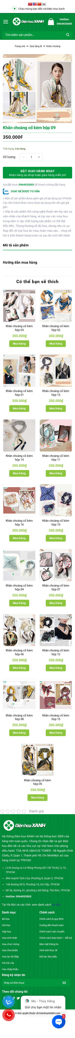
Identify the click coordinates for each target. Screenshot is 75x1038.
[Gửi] (67, 35)
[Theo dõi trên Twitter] (18, 998)
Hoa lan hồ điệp (10, 956)
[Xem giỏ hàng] (51, 21)
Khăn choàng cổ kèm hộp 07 (55, 587)
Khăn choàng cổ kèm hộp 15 (55, 717)
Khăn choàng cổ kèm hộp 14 (19, 457)
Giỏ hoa (6, 925)
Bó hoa (5, 918)
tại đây (56, 904)
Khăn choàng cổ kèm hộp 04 (19, 587)
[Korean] (44, 4)
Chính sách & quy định (51, 918)
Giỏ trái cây (8, 962)
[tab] (37, 245)
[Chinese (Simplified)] (39, 4)
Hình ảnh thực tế (48, 950)
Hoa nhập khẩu (10, 969)
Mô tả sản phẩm (16, 245)
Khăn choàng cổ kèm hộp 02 (55, 328)
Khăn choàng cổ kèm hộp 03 (19, 328)
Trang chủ (20, 46)
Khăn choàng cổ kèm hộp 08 (19, 717)
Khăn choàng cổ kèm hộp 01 (19, 393)
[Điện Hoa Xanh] (28, 21)
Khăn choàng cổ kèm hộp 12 (55, 652)
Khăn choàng (53, 46)
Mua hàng (19, 343)
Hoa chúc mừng (10, 944)
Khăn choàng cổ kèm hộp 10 (55, 522)
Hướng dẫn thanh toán (51, 925)
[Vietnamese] (30, 4)
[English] (35, 4)
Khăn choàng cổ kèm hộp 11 (55, 457)
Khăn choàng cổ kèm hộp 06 (19, 652)
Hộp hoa (6, 931)
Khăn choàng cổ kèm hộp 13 (55, 393)
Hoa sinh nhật (9, 937)
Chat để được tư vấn (25, 191)
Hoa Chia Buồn (10, 950)
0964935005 (26, 184)
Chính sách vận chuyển (51, 931)
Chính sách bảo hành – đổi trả (55, 937)
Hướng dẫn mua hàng (20, 262)
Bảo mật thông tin (48, 944)
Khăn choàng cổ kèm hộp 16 (19, 522)
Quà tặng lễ (36, 46)
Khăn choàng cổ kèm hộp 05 (37, 782)
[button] (6, 21)
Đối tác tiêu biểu (48, 956)
